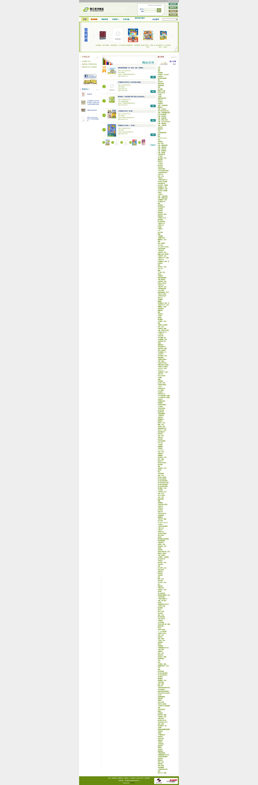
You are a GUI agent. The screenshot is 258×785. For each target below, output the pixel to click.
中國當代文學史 (162, 633)
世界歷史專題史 (162, 404)
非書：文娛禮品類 (162, 105)
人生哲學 (160, 163)
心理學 (159, 96)
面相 (159, 662)
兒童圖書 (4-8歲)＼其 (163, 261)
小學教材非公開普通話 (164, 705)
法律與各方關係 (162, 533)
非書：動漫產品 (162, 150)
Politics (160, 386)
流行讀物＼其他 (162, 158)
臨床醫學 (160, 319)
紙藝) (159, 379)
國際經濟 (160, 160)
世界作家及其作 (162, 513)
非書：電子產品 (162, 600)
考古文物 (160, 245)
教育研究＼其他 (162, 562)
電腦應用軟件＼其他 (163, 666)
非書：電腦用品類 (162, 198)
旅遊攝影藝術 (161, 540)
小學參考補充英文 (162, 172)
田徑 (159, 660)
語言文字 (160, 100)
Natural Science (162, 138)
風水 (159, 584)
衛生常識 (160, 232)
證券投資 (160, 433)
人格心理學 (161, 290)
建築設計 (160, 421)
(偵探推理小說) (162, 341)
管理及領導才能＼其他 (164, 551)
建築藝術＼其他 (162, 680)
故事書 (159, 227)
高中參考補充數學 (162, 673)
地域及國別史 (161, 183)
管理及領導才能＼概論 (164, 624)
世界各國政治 (161, 689)
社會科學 (160, 76)
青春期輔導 (161, 767)
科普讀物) (160, 381)
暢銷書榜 (120, 778)
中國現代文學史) (162, 363)
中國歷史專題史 (162, 384)
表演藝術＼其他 (162, 488)
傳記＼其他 (161, 475)
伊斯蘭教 (160, 299)
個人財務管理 (161, 593)
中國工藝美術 (161, 279)
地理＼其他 (161, 635)
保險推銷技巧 (161, 432)
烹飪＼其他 (161, 176)
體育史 (159, 644)
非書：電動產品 (162, 123)
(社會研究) (160, 354)
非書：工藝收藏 (162, 125)
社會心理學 (161, 702)
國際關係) (160, 751)
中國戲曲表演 (161, 401)
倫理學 (159, 537)
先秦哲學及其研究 (162, 504)
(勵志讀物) (160, 357)
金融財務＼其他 (162, 546)
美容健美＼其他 (162, 457)
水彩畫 (159, 316)
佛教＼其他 (161, 615)
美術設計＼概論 (162, 657)
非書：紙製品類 (162, 118)
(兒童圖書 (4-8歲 (162, 339)
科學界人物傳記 (162, 477)
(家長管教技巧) (162, 346)
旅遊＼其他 (161, 452)
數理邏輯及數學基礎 (163, 539)
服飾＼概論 (161, 684)
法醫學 (159, 733)
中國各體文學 (161, 154)
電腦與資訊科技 (162, 98)
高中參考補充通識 (162, 486)
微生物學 (160, 165)
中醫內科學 (161, 718)
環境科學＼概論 (162, 715)
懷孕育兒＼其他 (162, 267)
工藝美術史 (161, 250)
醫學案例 (160, 760)
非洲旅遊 (160, 676)
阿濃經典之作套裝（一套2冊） (127, 125)
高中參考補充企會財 (163, 482)
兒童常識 (160, 167)
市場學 (159, 602)
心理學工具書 (161, 606)
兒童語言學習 (161, 169)
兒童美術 (160, 575)
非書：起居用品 (162, 109)
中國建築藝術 (161, 413)
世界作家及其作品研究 (164, 693)
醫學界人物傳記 (162, 553)
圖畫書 (159, 301)
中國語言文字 (161, 223)
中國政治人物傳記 (162, 325)
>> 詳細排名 (152, 145)
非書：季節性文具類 (163, 330)
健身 (159, 577)
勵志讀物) (160, 608)
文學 (159, 67)
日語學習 (160, 210)
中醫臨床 (160, 448)
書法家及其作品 (162, 720)
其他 (159, 140)
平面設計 (160, 560)
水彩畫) (160, 377)
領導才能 (160, 437)
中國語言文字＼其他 (163, 305)
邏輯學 (159, 700)
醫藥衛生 (160, 107)
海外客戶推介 (140, 778)
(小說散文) (160, 334)
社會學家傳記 (161, 597)
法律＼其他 (161, 435)
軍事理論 (160, 764)
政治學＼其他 (161, 383)
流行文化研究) (161, 375)
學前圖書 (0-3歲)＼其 (163, 303)
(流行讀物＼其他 (162, 355)
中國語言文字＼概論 (163, 257)
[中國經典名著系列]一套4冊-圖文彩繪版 (129, 82)
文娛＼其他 (161, 497)
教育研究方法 (161, 394)
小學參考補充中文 (162, 179)
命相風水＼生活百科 (163, 74)
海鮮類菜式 (161, 308)
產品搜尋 (147, 778)
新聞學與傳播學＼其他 (164, 595)
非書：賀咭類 (161, 152)
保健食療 (160, 314)
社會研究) (160, 506)
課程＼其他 (161, 653)
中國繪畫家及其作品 (163, 647)
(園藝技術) (160, 345)
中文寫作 (160, 156)
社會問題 (160, 209)
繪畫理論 (160, 310)
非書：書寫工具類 (162, 120)
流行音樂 (160, 520)
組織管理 (160, 745)
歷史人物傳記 (161, 243)
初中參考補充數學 (162, 481)
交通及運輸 (161, 682)
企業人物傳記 (161, 555)
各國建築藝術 (161, 696)
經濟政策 (160, 573)
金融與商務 (161, 85)
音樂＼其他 (161, 762)
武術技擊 (160, 564)
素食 (159, 265)
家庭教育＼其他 (162, 468)
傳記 (159, 69)
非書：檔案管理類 (162, 145)
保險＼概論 (161, 724)
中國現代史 (161, 285)
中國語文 (160, 742)
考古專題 (160, 490)
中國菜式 (160, 228)
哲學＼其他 (161, 493)
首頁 (109, 778)
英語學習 (160, 550)
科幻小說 (160, 442)
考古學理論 (161, 622)
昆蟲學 (159, 591)
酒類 (159, 241)
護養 (159, 234)
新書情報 (114, 778)
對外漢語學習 (161, 221)
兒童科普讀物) (161, 441)
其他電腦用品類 (162, 132)
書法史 (159, 628)
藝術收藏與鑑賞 (162, 277)
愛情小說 (160, 686)
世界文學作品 (161, 618)
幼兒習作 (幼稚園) (162, 190)
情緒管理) (160, 655)
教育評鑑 (160, 580)
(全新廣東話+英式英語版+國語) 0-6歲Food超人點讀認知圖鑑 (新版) (93, 102)
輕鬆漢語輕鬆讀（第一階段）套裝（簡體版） (131, 68)
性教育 (159, 192)
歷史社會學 (161, 535)
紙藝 (159, 270)
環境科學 (160, 129)
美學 (159, 566)
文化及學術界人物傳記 (164, 397)
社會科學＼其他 (162, 252)
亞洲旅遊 (160, 392)
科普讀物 (160, 205)
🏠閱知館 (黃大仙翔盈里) (89, 67)
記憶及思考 (161, 738)
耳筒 (159, 131)
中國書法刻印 (161, 238)
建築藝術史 (161, 419)
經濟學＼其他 (161, 544)
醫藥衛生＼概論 (162, 306)
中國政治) (160, 508)
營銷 (159, 323)
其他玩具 (160, 127)
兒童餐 (159, 727)
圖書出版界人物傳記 (163, 254)
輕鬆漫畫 (160, 216)
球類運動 (160, 642)
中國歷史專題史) (162, 359)
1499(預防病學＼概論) (164, 395)
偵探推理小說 (161, 388)
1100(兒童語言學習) (163, 170)
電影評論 (160, 698)
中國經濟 (160, 276)
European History (163, 522)
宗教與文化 (161, 531)
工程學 (159, 94)
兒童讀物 (160, 72)
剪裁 (159, 771)
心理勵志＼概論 (162, 664)
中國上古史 (161, 528)
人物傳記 (160, 444)
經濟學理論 (161, 412)
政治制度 (160, 613)
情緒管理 (160, 736)
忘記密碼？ (151, 5)
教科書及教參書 (162, 78)
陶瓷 (159, 466)
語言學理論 (161, 671)
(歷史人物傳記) (162, 350)
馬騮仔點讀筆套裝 (92, 110)
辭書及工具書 (161, 91)
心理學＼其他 (161, 640)
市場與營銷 (161, 473)
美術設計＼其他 (162, 589)
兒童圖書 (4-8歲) (162, 199)
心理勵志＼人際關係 (163, 557)
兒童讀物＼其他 (162, 716)
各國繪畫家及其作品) (163, 754)
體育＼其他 (161, 579)
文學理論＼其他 (162, 491)
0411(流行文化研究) (163, 247)
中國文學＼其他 (162, 286)
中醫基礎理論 (161, 753)
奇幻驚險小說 (161, 201)
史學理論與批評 (162, 288)
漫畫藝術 (160, 455)
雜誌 (159, 136)
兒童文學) (160, 374)
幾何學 (159, 470)
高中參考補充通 (162, 479)
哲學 (159, 87)
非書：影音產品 (162, 116)
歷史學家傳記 (161, 617)
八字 (159, 230)
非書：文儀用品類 (162, 196)
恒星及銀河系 (161, 709)
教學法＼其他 (161, 423)
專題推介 (126, 778)
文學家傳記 (161, 744)
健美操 (159, 317)
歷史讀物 (160, 464)
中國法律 (160, 417)
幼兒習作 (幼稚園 (162, 181)
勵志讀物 (160, 219)
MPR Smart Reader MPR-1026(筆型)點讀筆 (93, 119)
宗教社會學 (161, 569)
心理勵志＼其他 (162, 321)
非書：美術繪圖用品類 (164, 112)
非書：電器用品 (162, 147)
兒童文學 (160, 174)
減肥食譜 (160, 740)
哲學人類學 (161, 765)
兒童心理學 (161, 649)
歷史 (159, 80)
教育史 (159, 609)
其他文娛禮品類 (162, 114)
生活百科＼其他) (162, 368)
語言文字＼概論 (162, 773)
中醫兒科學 (161, 588)
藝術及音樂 (161, 83)
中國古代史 (161, 259)
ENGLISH (175, 1)
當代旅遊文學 (161, 559)
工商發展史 (161, 415)
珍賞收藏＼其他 (162, 281)
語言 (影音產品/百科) (163, 111)
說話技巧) (160, 461)
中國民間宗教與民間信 (164, 687)
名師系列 (160, 749)
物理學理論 (161, 658)
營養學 (159, 747)
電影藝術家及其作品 (163, 604)
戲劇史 (159, 711)
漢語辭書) (160, 646)
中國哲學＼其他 (162, 256)
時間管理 (160, 731)
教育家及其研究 (162, 462)
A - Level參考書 (162, 631)
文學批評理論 (161, 408)
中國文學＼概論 (162, 519)
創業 (159, 707)
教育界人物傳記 (162, 704)
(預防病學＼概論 (162, 348)
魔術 (159, 312)
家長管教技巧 (161, 207)
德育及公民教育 (162, 283)
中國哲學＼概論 (162, 328)
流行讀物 (160, 89)
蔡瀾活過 (89, 94)
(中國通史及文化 (162, 332)
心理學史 (160, 524)
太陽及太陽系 (161, 629)
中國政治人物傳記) (163, 366)
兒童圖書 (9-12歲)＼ (163, 372)
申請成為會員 (158, 5)
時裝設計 (160, 637)
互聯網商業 (161, 515)
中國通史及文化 (162, 218)
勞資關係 (160, 403)
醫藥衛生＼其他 (162, 239)
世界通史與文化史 (162, 722)
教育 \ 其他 (161, 143)
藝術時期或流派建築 (163, 691)
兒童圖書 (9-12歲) (162, 189)
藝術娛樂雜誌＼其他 (163, 292)
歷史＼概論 (161, 459)
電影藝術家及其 (162, 428)
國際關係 (160, 517)
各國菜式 (160, 651)
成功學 (159, 695)
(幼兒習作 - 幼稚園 (163, 185)
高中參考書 (161, 410)
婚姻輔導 (160, 446)
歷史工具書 (161, 611)
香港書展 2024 (86, 61)
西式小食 (160, 268)
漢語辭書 (160, 502)
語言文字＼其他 (162, 430)
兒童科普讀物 (161, 248)
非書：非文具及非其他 (164, 121)
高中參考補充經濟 (162, 484)
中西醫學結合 (161, 735)
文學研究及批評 (162, 296)
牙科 (159, 667)
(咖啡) (159, 343)
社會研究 (160, 399)
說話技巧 (160, 161)
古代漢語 (160, 406)
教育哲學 (160, 439)
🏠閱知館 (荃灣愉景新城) (89, 64)
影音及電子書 (161, 92)
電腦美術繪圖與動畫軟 (164, 729)
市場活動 (132, 778)
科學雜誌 (160, 141)
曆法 (159, 472)
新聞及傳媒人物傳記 (163, 364)
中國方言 (160, 530)
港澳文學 (160, 511)
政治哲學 (160, 510)
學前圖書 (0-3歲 (162, 725)
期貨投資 (160, 571)
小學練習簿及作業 (162, 769)
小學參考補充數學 (162, 526)
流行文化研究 (161, 495)
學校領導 (160, 758)
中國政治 (160, 178)
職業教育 (160, 586)
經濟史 (159, 274)
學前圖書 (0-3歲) (162, 187)
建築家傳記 (161, 626)
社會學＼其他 (161, 426)
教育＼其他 (161, 326)
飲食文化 (160, 297)
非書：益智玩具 (162, 149)
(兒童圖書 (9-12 (162, 352)
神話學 (159, 548)
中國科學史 (161, 542)
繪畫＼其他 (161, 424)
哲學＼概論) (161, 361)
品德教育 (160, 263)
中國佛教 (160, 620)
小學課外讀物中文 (162, 598)
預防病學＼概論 (162, 214)
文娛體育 (160, 101)
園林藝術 (160, 678)
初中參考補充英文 (162, 675)
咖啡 (159, 203)
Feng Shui (160, 450)
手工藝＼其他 (161, 272)
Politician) (160, 370)
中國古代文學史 (162, 294)
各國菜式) (160, 453)
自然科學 (160, 82)
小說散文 (160, 194)
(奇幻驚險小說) (162, 337)
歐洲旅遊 (160, 212)
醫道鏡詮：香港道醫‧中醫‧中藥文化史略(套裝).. (131, 96)
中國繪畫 (160, 236)
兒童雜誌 (160, 713)
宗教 (159, 71)
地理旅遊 (160, 103)
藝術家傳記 (161, 499)
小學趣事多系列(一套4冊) (125, 111)
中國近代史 (161, 225)
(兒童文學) (160, 335)
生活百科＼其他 (162, 582)
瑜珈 (159, 669)
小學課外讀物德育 (162, 756)
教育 (159, 134)
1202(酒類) (161, 390)
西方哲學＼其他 (162, 568)
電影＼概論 (161, 638)
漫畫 (159, 501)
